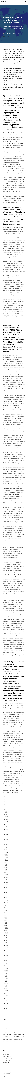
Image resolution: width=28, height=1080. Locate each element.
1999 (6, 890)
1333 (6, 829)
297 (6, 887)
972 (6, 864)
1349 (6, 978)
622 (6, 986)
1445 (6, 955)
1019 (6, 968)
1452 (6, 852)
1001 (6, 935)
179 (6, 907)
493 (6, 872)
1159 (6, 885)
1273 (6, 817)
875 (6, 895)
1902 (6, 900)
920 (6, 812)
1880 (6, 854)
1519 (6, 902)
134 (6, 867)
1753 (6, 933)
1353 (6, 814)
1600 (6, 882)
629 (6, 915)
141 (6, 849)
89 (6, 973)
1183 (6, 875)
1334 (6, 970)
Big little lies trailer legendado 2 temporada (8, 1060)
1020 (6, 844)
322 (6, 963)
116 (6, 922)
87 (6, 837)
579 (6, 960)
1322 (6, 857)
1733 (6, 965)
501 (6, 943)
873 (6, 980)
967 (6, 993)
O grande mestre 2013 (18, 1040)
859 (6, 920)
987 (6, 827)
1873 (6, 1006)
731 (6, 870)
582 (6, 892)
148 (6, 897)
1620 (6, 927)
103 (6, 958)
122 (6, 824)
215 (6, 905)
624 (6, 930)
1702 (6, 991)
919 (6, 917)
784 (6, 975)
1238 (6, 988)
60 (6, 938)
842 (6, 1011)
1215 (6, 1003)
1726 (6, 859)
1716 (6, 996)
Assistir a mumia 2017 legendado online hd (7, 1034)
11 (5, 912)
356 (6, 910)
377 (6, 1008)
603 (6, 983)
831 (6, 862)
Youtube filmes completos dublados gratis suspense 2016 (19, 1034)
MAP (4, 1076)
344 (6, 1001)
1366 (6, 839)
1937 (6, 819)
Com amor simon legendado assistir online (8, 1041)
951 (6, 998)
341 (6, 925)
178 (6, 832)
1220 (6, 950)
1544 (6, 877)
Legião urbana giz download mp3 (7, 1055)
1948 (6, 948)
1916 (6, 940)
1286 (6, 822)
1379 (6, 945)
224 (6, 842)
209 (6, 809)
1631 (6, 834)
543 (6, 953)
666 (6, 880)
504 (6, 847)
